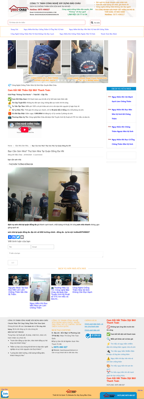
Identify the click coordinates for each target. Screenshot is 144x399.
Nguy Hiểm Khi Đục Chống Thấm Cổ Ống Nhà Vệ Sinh (43, 29)
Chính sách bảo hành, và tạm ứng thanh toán (94, 325)
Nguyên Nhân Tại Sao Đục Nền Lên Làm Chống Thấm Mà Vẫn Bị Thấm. (18, 291)
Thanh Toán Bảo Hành (109, 34)
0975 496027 (44, 9)
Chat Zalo (4, 389)
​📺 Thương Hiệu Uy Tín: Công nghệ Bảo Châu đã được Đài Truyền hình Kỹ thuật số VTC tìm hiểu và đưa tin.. (60, 293)
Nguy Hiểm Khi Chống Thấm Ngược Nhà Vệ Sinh (77, 34)
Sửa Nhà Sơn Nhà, (22, 145)
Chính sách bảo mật (92, 330)
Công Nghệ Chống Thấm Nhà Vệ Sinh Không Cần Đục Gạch (32, 34)
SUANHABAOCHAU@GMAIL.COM (45, 12)
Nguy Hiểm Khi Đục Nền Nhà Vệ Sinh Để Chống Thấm (89, 29)
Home (10, 145)
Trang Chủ (14, 29)
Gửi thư (140, 390)
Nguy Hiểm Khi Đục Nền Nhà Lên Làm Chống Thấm (38, 305)
